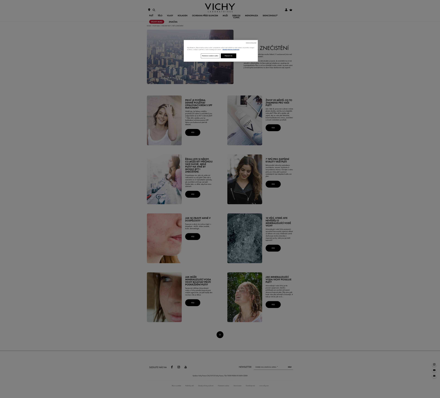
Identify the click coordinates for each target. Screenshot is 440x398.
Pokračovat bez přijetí (251, 42)
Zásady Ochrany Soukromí (231, 49)
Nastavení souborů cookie (210, 56)
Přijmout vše (228, 56)
